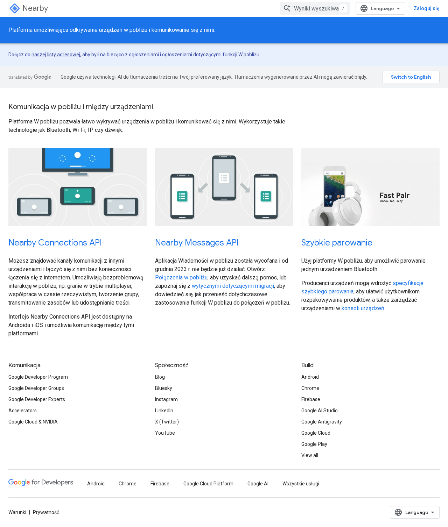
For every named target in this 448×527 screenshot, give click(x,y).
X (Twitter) (167, 422)
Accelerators (22, 410)
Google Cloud (315, 433)
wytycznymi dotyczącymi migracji (233, 286)
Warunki (17, 512)
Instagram (166, 399)
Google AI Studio (319, 410)
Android (310, 377)
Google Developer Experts (36, 399)
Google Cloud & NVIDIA (33, 422)
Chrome (310, 388)
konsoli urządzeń (363, 308)
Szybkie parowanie (336, 242)
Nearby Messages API (197, 242)
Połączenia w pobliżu (181, 277)
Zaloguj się (427, 8)
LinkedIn (164, 410)
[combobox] (315, 8)
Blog (160, 377)
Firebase (310, 399)
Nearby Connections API (55, 242)
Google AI (257, 483)
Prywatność (46, 512)
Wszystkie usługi (300, 483)
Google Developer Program (38, 377)
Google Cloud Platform (208, 483)
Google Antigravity (321, 422)
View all (309, 455)
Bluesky (163, 388)
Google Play (314, 444)
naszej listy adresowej (55, 54)
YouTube (165, 433)
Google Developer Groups (36, 388)
